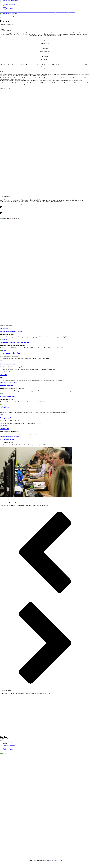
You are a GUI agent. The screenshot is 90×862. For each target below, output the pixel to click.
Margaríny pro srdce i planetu (11, 353)
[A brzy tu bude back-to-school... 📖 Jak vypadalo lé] (14, 699)
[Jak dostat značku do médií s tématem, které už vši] (14, 718)
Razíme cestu (5, 500)
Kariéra (4, 7)
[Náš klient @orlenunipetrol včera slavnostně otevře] (75, 700)
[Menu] (0, 2)
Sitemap (60, 860)
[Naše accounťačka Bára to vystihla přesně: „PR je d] (44, 698)
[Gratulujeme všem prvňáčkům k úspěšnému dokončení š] (75, 711)
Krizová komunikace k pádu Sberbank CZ (15, 342)
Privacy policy (55, 860)
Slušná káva (4, 407)
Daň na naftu (4, 429)
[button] (45, 552)
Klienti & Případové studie (9, 4)
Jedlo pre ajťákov (6, 418)
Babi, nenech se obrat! (8, 439)
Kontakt (4, 9)
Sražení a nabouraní (7, 364)
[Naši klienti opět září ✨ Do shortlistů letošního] (44, 710)
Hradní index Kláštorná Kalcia (11, 331)
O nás (4, 5)
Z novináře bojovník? (8, 396)
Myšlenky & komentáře (8, 8)
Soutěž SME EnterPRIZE (9, 385)
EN (1, 17)
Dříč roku (3, 375)
